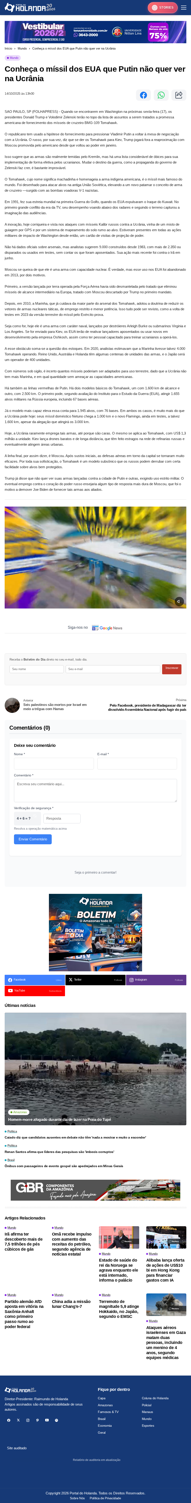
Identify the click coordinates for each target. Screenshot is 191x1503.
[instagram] (28, 1420)
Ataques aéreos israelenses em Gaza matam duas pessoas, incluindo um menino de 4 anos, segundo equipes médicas (166, 1342)
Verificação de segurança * (33, 808)
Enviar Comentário (33, 839)
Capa (101, 1398)
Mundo (22, 48)
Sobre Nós (77, 1498)
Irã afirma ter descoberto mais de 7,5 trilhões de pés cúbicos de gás (24, 1242)
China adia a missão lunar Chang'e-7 (71, 1304)
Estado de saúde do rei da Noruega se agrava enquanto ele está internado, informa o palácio (118, 1270)
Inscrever (172, 668)
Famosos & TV (108, 1412)
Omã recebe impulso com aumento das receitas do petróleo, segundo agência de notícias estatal (72, 1244)
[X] (18, 1420)
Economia (105, 1425)
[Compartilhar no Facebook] (143, 95)
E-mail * (103, 754)
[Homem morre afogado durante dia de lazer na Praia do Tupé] (95, 1069)
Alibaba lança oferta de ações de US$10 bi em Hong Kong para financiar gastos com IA (165, 1270)
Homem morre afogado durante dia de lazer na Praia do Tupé (59, 1120)
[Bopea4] (30, 7)
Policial (146, 1405)
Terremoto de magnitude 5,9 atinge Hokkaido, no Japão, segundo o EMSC (119, 1309)
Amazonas (105, 1405)
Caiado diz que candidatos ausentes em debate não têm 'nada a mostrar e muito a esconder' (75, 1137)
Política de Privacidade (105, 1498)
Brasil (101, 1419)
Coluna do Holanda (155, 1398)
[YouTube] (47, 1420)
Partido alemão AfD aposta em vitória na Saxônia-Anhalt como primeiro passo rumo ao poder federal (24, 1314)
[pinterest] (37, 1420)
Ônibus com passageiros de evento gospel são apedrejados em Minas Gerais (64, 1166)
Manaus (147, 1412)
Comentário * (23, 775)
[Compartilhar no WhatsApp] (161, 95)
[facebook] (9, 1420)
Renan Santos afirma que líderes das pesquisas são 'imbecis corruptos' (59, 1152)
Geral (102, 1432)
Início (8, 48)
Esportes (148, 1425)
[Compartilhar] (178, 95)
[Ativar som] (179, 601)
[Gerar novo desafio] (35, 819)
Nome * (19, 754)
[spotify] (56, 1420)
